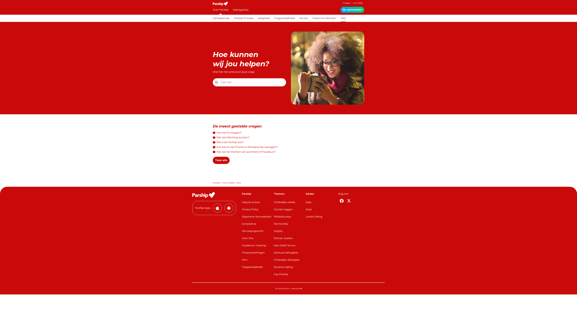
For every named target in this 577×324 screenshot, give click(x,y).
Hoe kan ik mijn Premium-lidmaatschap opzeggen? (247, 147)
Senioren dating (283, 267)
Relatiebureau (282, 216)
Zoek (309, 209)
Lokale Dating (314, 216)
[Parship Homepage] (220, 4)
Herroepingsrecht (253, 231)
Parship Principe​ (243, 18)
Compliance (249, 223)
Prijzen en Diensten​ (324, 18)
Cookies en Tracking (254, 245)
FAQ (343, 18)
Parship (216, 183)
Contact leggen (283, 209)
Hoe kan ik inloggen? (229, 132)
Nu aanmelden (352, 9)
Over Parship (220, 9)
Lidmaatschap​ (221, 18)
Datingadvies (240, 9)
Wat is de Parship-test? (230, 142)
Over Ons (247, 238)
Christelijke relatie (284, 202)
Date (308, 202)
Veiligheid (264, 18)
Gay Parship (281, 274)
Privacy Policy (250, 209)
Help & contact (251, 202)
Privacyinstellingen (253, 252)
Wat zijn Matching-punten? (232, 137)
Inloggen (347, 3)
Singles (278, 231)
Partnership (281, 223)
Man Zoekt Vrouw (284, 245)
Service (303, 18)
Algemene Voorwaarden (256, 216)
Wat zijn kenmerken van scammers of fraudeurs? (246, 151)
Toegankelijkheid (284, 18)
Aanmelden (358, 3)
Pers (244, 259)
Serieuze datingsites (286, 252)
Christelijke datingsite (286, 259)
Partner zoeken (283, 238)
